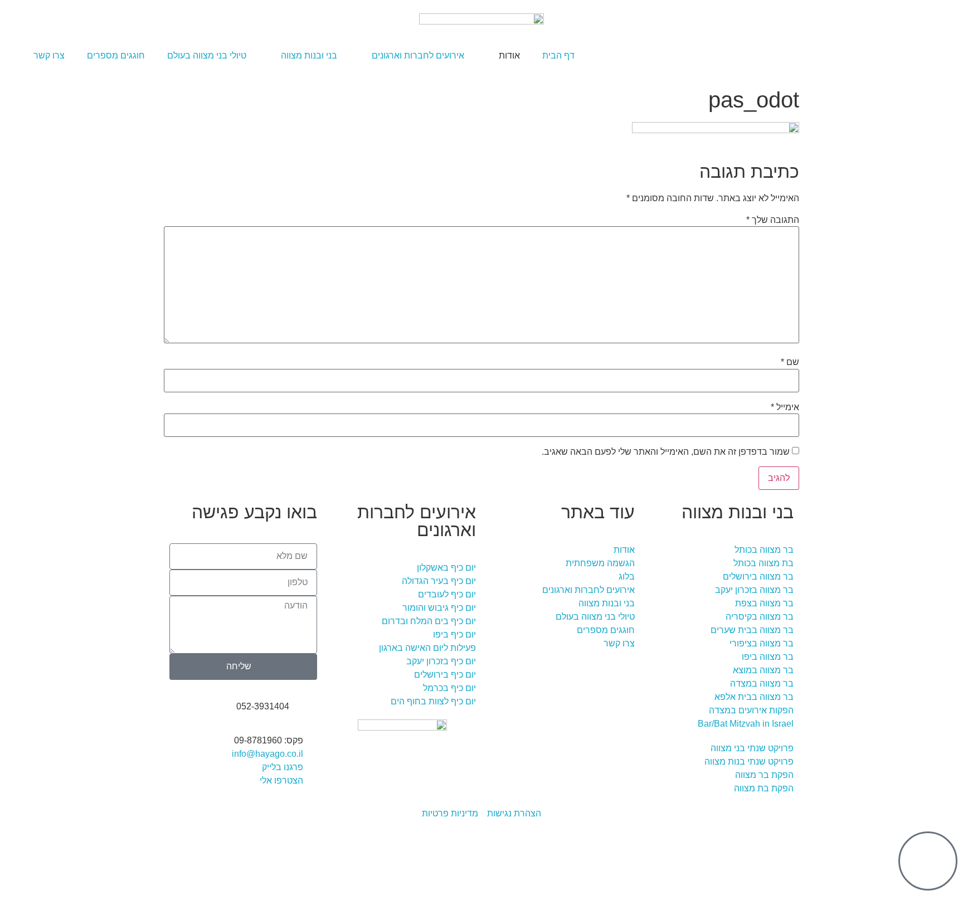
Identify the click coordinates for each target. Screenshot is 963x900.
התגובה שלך (772, 220)
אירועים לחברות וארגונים (418, 55)
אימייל (785, 407)
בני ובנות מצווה (309, 55)
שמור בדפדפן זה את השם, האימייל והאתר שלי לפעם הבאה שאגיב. (666, 451)
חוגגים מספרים (116, 55)
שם (790, 362)
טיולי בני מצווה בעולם (206, 55)
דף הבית (558, 55)
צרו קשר (49, 55)
